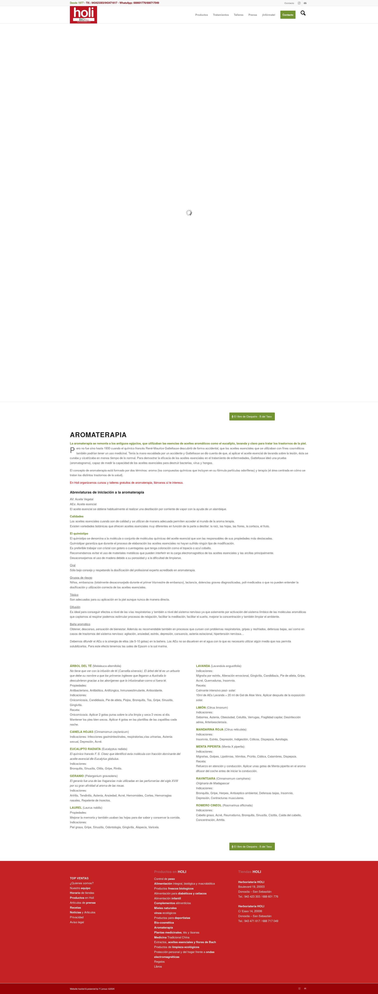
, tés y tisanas (176, 932)
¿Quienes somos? (82, 883)
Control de (164, 879)
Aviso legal (77, 922)
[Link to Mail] (305, 3)
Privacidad (76, 917)
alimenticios (172, 903)
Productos (174, 888)
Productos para (172, 918)
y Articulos (82, 912)
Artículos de (82, 902)
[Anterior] (3, 213)
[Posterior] (374, 213)
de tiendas (82, 893)
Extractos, (185, 942)
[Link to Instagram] (299, 3)
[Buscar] (303, 14)
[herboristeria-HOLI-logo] (83, 14)
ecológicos (165, 913)
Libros (158, 966)
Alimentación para (180, 893)
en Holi (82, 897)
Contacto (289, 3)
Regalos (159, 961)
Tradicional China (171, 937)
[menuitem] (288, 3)
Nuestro (80, 888)
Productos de (176, 947)
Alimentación (167, 898)
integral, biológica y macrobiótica (184, 883)
